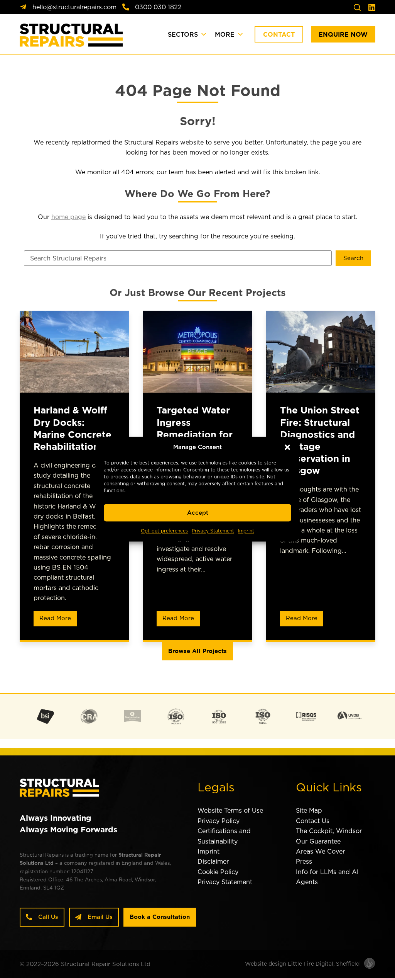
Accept (197, 513)
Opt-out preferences (164, 531)
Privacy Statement (213, 531)
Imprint (246, 531)
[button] (287, 447)
